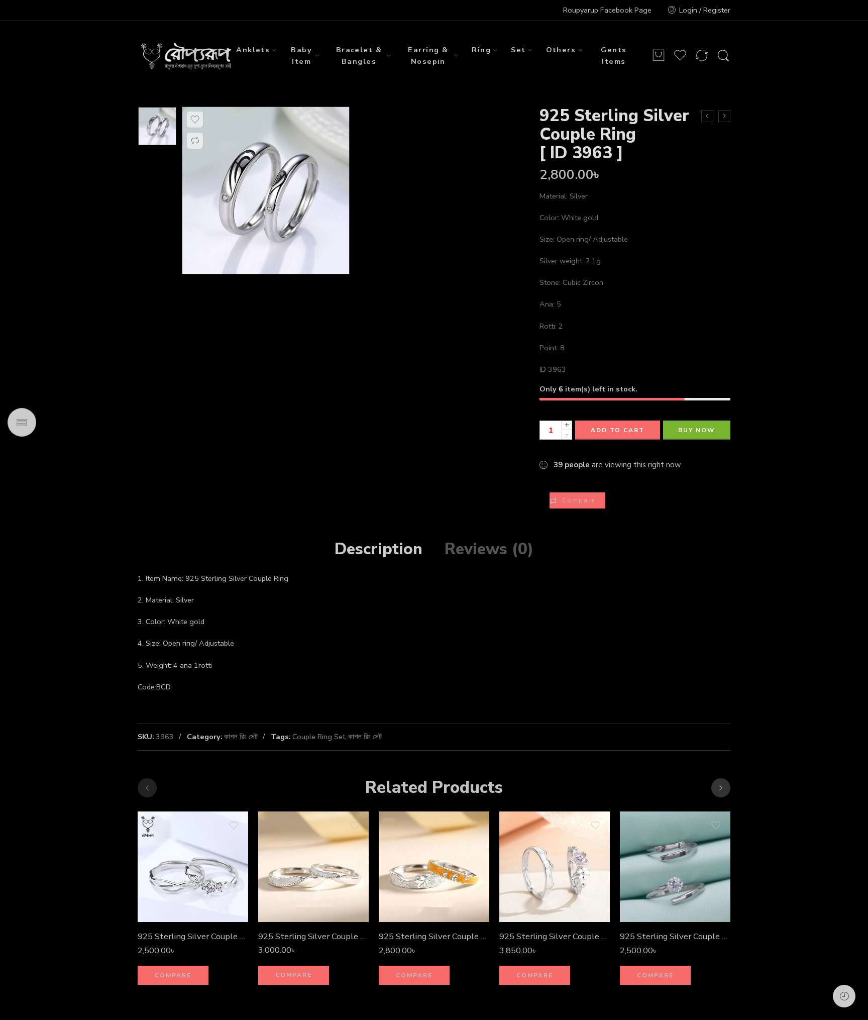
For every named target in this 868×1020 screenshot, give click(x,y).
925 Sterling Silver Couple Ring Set (193, 936)
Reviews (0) (489, 549)
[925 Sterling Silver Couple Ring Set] (193, 866)
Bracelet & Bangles (359, 55)
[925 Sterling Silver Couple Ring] (724, 116)
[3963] (157, 126)
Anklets (253, 50)
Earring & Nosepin (428, 55)
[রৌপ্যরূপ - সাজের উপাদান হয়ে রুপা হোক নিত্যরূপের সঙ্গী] (187, 55)
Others (561, 50)
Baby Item (301, 55)
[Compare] (195, 141)
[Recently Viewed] (844, 996)
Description (378, 549)
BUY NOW (696, 430)
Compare (578, 500)
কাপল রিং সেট (241, 737)
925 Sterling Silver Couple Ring (554, 936)
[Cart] (659, 56)
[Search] (723, 56)
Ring (481, 50)
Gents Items (613, 55)
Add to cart (617, 430)
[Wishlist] (195, 120)
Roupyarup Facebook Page (607, 10)
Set (518, 50)
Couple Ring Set (318, 737)
